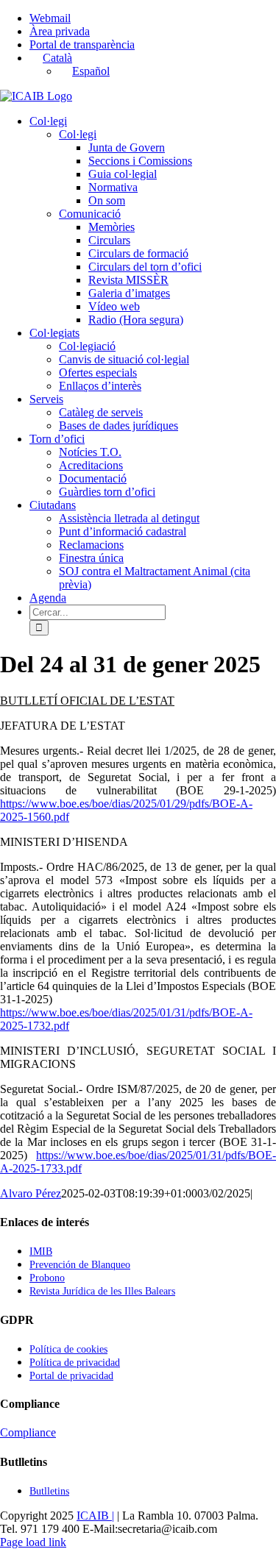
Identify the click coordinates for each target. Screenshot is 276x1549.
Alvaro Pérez (30, 1193)
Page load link (33, 1542)
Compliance (28, 1432)
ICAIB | (95, 1515)
